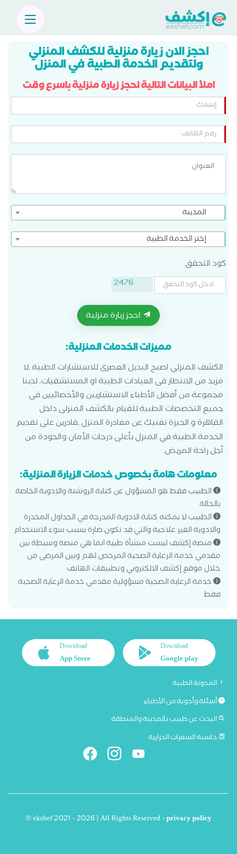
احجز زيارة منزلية (114, 316)
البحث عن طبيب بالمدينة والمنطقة (164, 720)
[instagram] (118, 756)
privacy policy (189, 819)
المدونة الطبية (195, 684)
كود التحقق (205, 265)
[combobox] (118, 212)
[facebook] (94, 756)
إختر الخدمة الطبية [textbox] (176, 239)
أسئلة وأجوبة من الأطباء (181, 702)
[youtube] (143, 756)
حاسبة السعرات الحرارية (183, 738)
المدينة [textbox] (194, 213)
